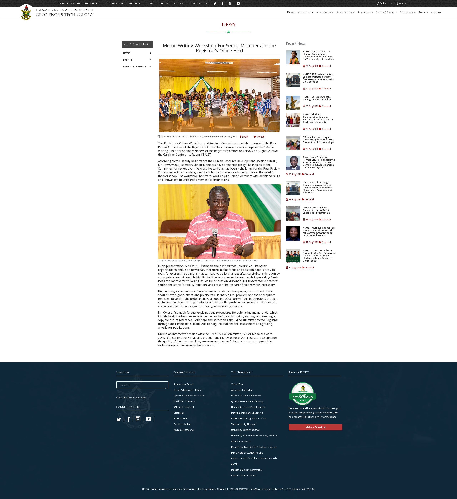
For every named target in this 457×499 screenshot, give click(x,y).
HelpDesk (163, 3)
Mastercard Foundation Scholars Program (253, 447)
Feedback (178, 3)
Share (245, 136)
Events (128, 60)
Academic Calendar (241, 389)
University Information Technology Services (254, 435)
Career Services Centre (243, 475)
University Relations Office (245, 429)
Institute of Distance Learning (247, 412)
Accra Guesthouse (184, 429)
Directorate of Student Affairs (247, 452)
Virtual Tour (237, 384)
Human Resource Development (248, 407)
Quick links (385, 3)
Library (149, 3)
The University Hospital (243, 424)
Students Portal (114, 3)
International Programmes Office (249, 418)
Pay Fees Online (182, 424)
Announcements (134, 66)
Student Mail (180, 418)
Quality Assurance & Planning (247, 401)
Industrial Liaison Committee (246, 469)
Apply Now (134, 3)
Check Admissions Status (187, 389)
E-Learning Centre (198, 3)
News (126, 53)
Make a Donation (315, 427)
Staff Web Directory (184, 401)
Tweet (260, 136)
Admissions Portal (183, 384)
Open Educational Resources (189, 395)
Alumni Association (241, 441)
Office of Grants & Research (246, 395)
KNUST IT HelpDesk (184, 407)
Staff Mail (179, 412)
